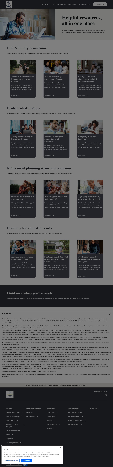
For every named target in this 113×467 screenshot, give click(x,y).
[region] (32, 454)
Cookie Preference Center (11, 460)
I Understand (26, 460)
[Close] (60, 447)
